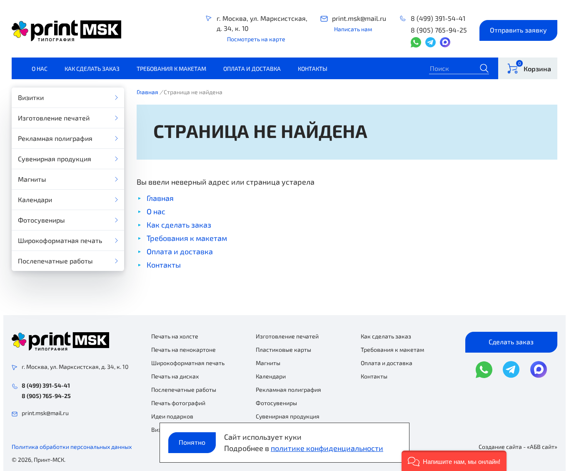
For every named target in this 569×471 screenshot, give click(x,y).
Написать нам (353, 29)
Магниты (32, 179)
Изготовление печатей (54, 118)
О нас (39, 68)
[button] (454, 461)
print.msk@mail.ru (359, 18)
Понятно (192, 442)
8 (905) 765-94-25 (439, 30)
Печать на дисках (175, 376)
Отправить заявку (518, 30)
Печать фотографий (178, 402)
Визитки (31, 97)
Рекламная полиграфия (55, 138)
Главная (147, 91)
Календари (35, 199)
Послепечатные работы (55, 261)
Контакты (312, 68)
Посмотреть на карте (256, 39)
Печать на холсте (174, 336)
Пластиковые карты (283, 349)
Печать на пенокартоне (183, 349)
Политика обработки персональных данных (72, 446)
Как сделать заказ (92, 68)
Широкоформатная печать (60, 240)
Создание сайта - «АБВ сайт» (518, 446)
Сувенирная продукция (54, 159)
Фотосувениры (41, 220)
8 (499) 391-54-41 (438, 18)
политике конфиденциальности (327, 448)
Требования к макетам (171, 68)
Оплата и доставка (252, 68)
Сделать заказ (511, 342)
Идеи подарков (172, 416)
